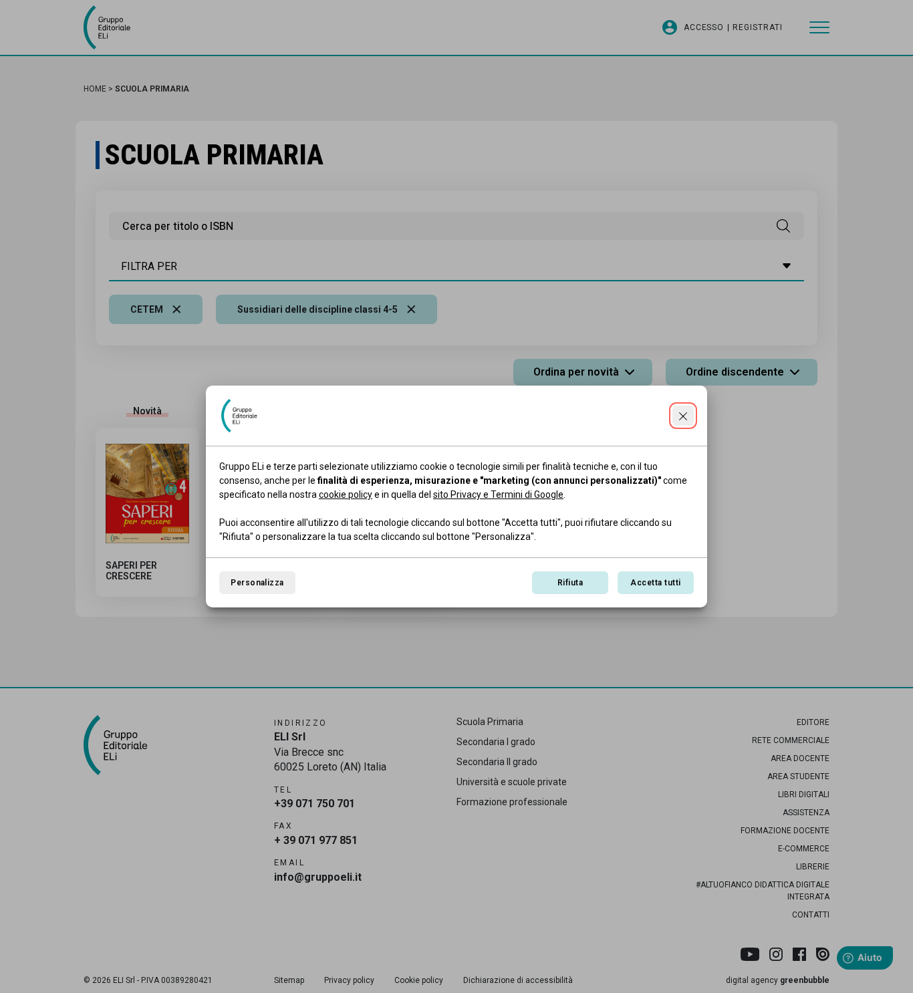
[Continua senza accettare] (683, 416)
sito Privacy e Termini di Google (498, 494)
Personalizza (257, 582)
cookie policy (345, 494)
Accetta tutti (655, 582)
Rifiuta (570, 582)
